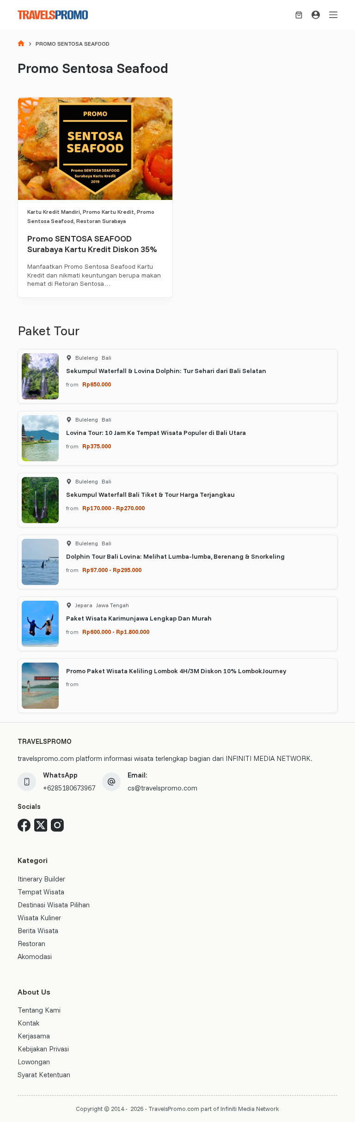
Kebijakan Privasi (43, 1048)
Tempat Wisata (41, 891)
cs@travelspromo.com (162, 788)
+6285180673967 (69, 788)
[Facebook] (24, 825)
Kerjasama (34, 1036)
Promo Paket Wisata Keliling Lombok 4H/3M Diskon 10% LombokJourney (176, 671)
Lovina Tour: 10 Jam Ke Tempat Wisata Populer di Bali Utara (156, 432)
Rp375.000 (96, 446)
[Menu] (333, 15)
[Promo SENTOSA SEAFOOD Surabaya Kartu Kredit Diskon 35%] (95, 148)
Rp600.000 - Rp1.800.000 (115, 631)
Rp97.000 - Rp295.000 (111, 569)
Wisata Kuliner (39, 917)
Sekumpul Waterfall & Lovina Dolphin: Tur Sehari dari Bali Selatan (166, 371)
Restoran (31, 943)
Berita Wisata (38, 930)
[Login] (316, 15)
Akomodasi (35, 956)
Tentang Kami (39, 1010)
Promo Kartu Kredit (108, 211)
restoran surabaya (101, 220)
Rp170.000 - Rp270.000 (113, 508)
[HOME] (21, 44)
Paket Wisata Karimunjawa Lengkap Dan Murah (139, 618)
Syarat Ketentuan (44, 1074)
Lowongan (34, 1061)
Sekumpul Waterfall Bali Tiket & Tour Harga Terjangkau (150, 494)
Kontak (28, 1023)
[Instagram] (57, 825)
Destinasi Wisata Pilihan (54, 904)
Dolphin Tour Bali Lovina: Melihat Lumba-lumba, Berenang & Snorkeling (175, 556)
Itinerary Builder (41, 879)
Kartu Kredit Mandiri (53, 211)
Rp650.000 (96, 384)
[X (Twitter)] (40, 825)
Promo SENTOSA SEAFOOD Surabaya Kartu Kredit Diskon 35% (92, 243)
